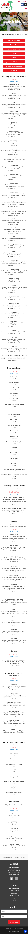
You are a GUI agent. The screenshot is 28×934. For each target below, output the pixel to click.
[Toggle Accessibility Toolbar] (25, 931)
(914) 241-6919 (16, 872)
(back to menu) (14, 81)
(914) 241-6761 (15, 874)
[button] (25, 8)
